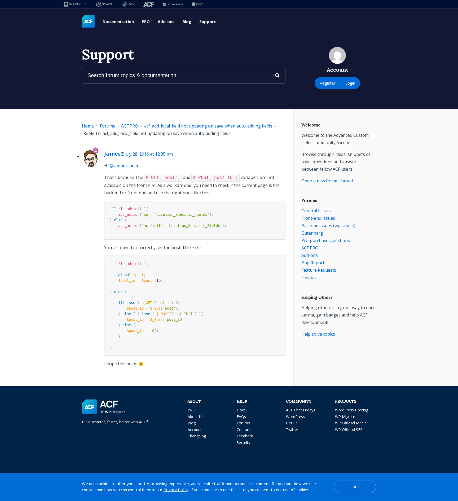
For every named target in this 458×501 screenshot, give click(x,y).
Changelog (197, 435)
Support (207, 21)
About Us (196, 416)
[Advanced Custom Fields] (88, 21)
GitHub (292, 422)
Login (350, 83)
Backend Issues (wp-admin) (328, 225)
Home (88, 126)
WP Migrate (345, 416)
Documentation (118, 21)
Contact (243, 429)
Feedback (310, 277)
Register (328, 83)
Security (243, 442)
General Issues (316, 211)
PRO (146, 21)
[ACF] (148, 4)
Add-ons (166, 21)
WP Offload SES (348, 429)
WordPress (295, 416)
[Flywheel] (105, 4)
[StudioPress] (172, 4)
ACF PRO (129, 126)
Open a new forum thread (327, 181)
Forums (107, 126)
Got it (355, 486)
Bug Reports (314, 263)
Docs (241, 409)
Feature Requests (318, 270)
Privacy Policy (176, 489)
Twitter (292, 429)
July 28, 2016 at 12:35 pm (148, 154)
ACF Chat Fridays (300, 409)
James (112, 153)
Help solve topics (318, 334)
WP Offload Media (351, 422)
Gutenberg (312, 233)
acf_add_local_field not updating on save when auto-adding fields (208, 126)
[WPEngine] (75, 4)
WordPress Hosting (351, 409)
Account (195, 429)
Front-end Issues (318, 218)
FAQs (241, 416)
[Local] (128, 4)
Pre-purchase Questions (325, 240)
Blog (186, 21)
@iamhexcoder (124, 166)
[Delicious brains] (197, 4)
